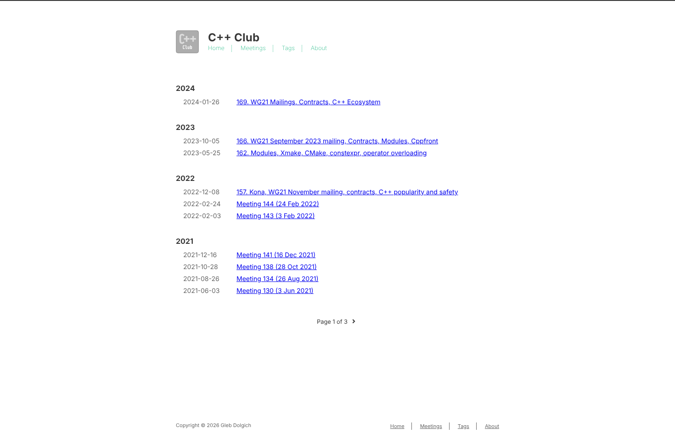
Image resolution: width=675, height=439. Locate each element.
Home (216, 48)
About (319, 48)
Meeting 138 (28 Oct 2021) (276, 267)
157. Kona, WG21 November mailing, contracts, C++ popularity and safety (347, 192)
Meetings (253, 48)
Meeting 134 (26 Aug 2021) (277, 279)
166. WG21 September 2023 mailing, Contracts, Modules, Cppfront (337, 141)
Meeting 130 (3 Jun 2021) (275, 291)
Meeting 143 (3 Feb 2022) (275, 216)
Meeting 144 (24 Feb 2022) (277, 204)
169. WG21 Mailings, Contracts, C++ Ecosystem (308, 102)
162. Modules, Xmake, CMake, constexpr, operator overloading (331, 153)
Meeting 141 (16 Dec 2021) (275, 255)
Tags (288, 48)
